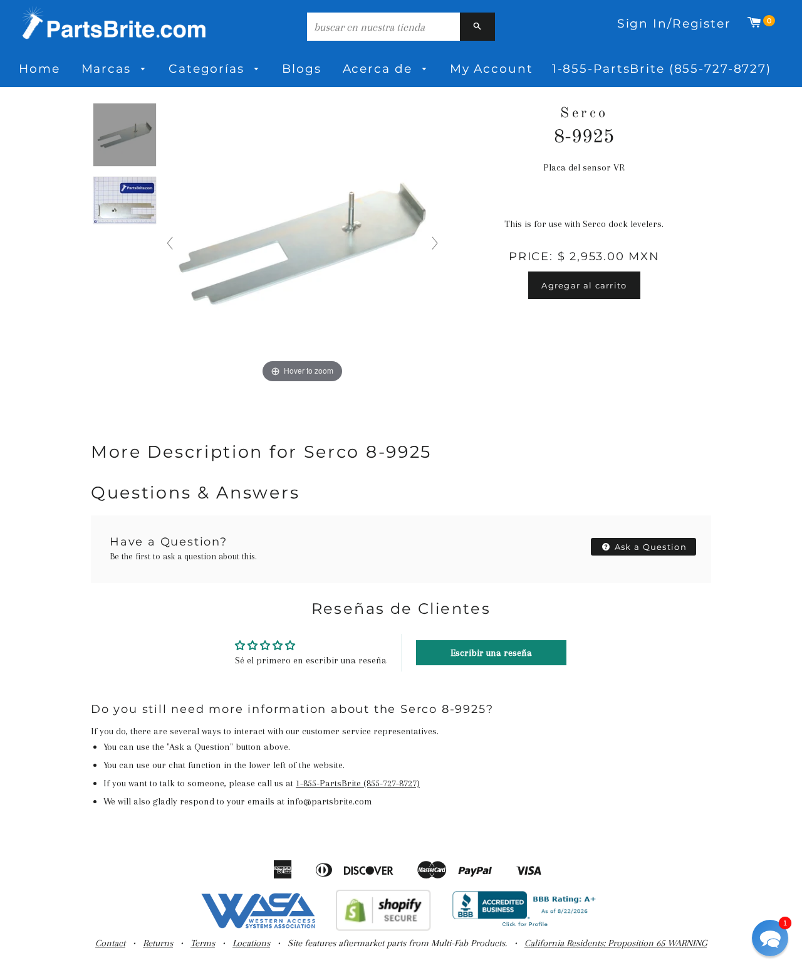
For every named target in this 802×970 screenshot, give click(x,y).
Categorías (209, 68)
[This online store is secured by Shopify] (383, 927)
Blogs (301, 68)
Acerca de (380, 68)
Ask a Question (649, 547)
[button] (770, 938)
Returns (158, 943)
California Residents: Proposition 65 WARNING (615, 943)
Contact (110, 943)
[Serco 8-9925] (124, 135)
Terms (202, 943)
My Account (491, 68)
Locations (251, 943)
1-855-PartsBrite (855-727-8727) (661, 68)
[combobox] (383, 27)
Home (39, 68)
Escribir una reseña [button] (491, 652)
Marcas (108, 68)
